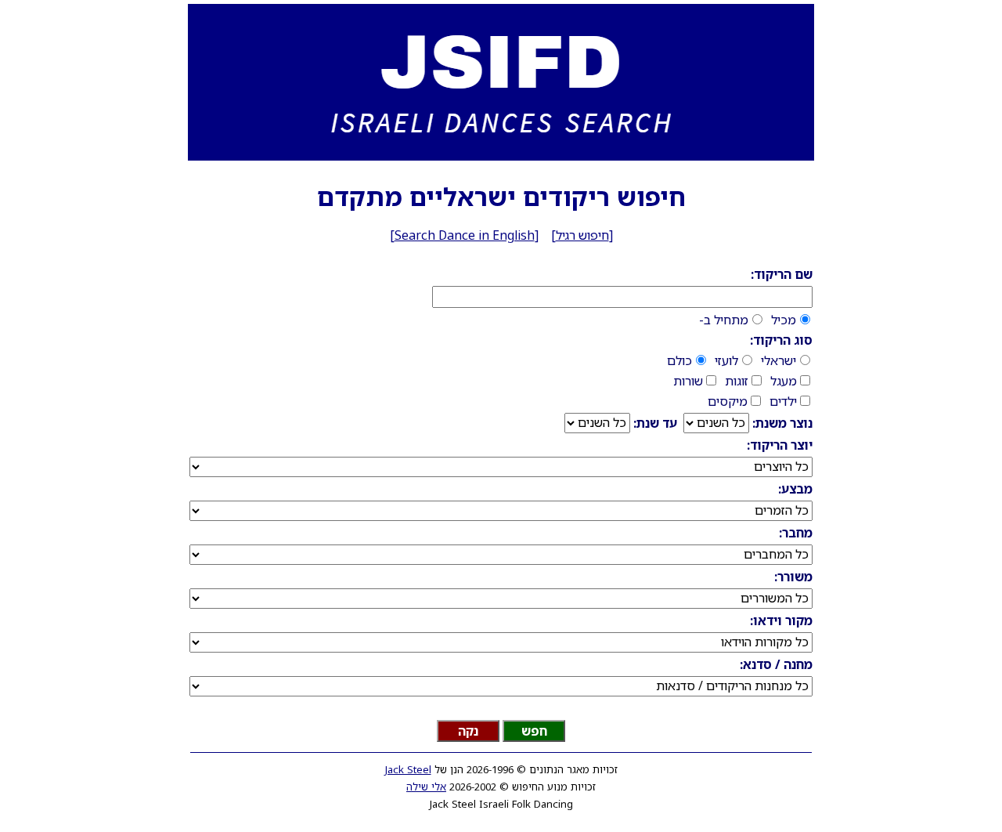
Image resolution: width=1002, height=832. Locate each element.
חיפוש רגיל (582, 235)
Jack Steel (408, 769)
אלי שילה (426, 787)
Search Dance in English (465, 235)
